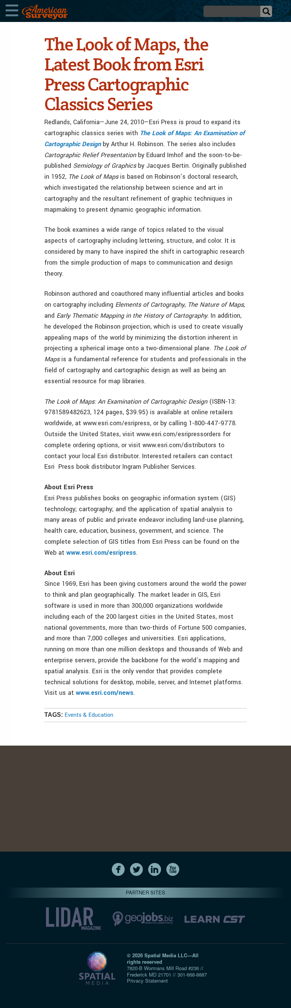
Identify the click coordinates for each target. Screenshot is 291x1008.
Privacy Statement (147, 980)
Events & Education (88, 715)
